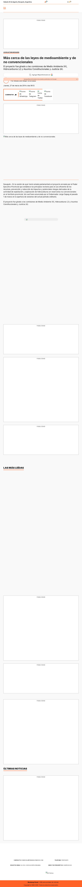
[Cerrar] (77, 79)
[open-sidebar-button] (4, 8)
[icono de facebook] (63, 8)
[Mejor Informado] (41, 8)
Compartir (9, 94)
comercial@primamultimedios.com (28, 860)
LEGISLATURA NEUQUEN (11, 52)
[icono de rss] (77, 8)
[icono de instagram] (72, 8)
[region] (41, 34)
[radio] (39, 2)
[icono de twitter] (68, 8)
